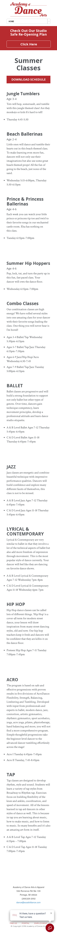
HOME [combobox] (11, 21)
